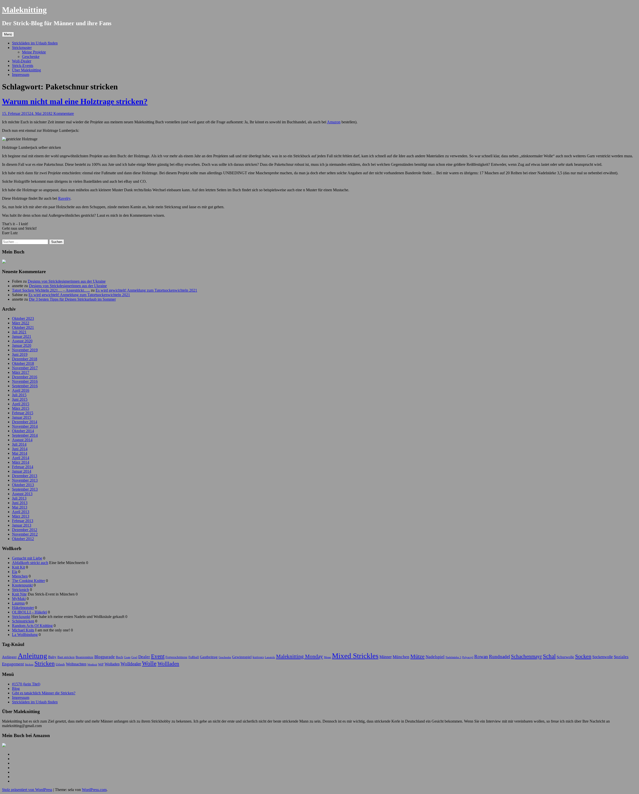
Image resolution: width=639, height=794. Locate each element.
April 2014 (20, 458)
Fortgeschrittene (176, 657)
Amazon (333, 122)
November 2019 (25, 350)
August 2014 (22, 440)
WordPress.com (94, 790)
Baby (52, 657)
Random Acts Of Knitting (32, 625)
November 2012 (25, 534)
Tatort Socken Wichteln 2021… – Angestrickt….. (51, 290)
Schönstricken (23, 621)
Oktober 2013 (23, 485)
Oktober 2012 (23, 539)
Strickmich (20, 590)
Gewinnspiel (242, 657)
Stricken (44, 663)
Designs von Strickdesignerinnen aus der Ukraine (67, 281)
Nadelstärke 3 (453, 657)
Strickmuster (22, 47)
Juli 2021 (19, 332)
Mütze (417, 656)
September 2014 (25, 435)
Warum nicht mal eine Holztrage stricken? (75, 101)
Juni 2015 (19, 399)
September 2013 (25, 489)
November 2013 (25, 480)
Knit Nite (19, 594)
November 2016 (25, 381)
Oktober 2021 (23, 327)
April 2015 (20, 404)
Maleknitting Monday (299, 656)
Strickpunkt (21, 616)
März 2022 (20, 323)
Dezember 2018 (24, 359)
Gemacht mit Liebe (27, 558)
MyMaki (19, 598)
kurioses (258, 657)
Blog (16, 688)
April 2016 (20, 390)
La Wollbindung (25, 634)
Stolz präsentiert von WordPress (27, 790)
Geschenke (30, 56)
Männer (385, 656)
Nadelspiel (435, 656)
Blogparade (104, 656)
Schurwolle (565, 657)
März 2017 (20, 372)
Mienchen (20, 576)
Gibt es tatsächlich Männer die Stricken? (43, 693)
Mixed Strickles (355, 656)
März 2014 (20, 462)
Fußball (193, 657)
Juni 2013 (19, 503)
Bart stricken (66, 657)
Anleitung (32, 656)
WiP (101, 664)
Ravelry (64, 198)
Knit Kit (18, 567)
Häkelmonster (23, 607)
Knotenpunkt (22, 585)
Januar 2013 (21, 525)
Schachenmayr (526, 656)
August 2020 (22, 341)
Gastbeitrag (209, 657)
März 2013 (20, 516)
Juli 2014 (19, 444)
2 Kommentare (62, 113)
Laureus (18, 603)
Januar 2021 (21, 336)
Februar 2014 (22, 467)
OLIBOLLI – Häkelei (29, 612)
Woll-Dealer (21, 61)
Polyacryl (467, 657)
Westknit (92, 664)
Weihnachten (76, 664)
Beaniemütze (84, 657)
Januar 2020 (21, 345)
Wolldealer (131, 663)
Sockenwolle (602, 656)
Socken (583, 656)
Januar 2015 (21, 417)
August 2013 (22, 494)
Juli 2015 (19, 395)
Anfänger (9, 657)
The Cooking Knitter (28, 581)
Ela (14, 572)
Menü (8, 34)
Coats (127, 657)
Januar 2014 (21, 471)
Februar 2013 (22, 521)
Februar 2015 (22, 413)
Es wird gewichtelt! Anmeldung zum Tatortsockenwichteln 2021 (146, 290)
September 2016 (25, 386)
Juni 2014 (19, 449)
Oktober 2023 (23, 318)
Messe (327, 657)
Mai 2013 (19, 507)
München (401, 656)
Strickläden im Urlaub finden (35, 43)
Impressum (20, 74)
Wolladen (112, 664)
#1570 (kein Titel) (26, 684)
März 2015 (20, 408)
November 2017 (25, 368)
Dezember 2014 (24, 422)
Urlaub (60, 664)
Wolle (149, 663)
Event (157, 656)
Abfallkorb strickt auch (30, 563)
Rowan (481, 656)
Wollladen (168, 663)
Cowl (134, 657)
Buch (119, 657)
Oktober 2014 (23, 431)
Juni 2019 (19, 354)
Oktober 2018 (23, 363)
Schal (549, 656)
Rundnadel (499, 656)
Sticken (29, 664)
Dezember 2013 (24, 476)
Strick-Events (22, 65)
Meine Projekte (34, 52)
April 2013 (20, 512)
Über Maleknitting (26, 70)
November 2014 (25, 426)
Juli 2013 (19, 498)
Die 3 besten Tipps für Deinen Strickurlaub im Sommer (72, 299)
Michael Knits (23, 630)
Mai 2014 (19, 453)
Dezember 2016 (24, 377)
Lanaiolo (270, 657)
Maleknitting (24, 9)
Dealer (144, 656)
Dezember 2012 (24, 530)
